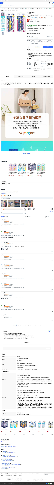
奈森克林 (2, 446)
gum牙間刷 (10, 446)
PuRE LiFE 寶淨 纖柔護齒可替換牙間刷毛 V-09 (8, 452)
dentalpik (6, 446)
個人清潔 (6, 10)
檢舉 (47, 348)
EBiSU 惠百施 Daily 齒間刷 (5, 463)
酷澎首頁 (2, 10)
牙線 (1, 441)
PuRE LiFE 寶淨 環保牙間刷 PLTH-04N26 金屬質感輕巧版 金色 (11, 464)
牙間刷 (17, 10)
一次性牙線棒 (4, 451)
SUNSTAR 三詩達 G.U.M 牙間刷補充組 (7, 460)
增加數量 (30, 47)
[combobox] (49, 217)
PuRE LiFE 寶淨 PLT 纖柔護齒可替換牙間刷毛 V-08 (9, 456)
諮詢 (49, 331)
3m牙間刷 (14, 446)
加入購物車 (37, 46)
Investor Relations (7, 473)
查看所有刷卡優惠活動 (34, 38)
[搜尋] (52, 5)
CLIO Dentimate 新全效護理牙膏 (6, 459)
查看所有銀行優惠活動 (34, 43)
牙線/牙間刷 (13, 10)
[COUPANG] (10, 479)
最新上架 (6, 216)
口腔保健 (9, 10)
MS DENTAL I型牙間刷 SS (5, 455)
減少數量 (30, 46)
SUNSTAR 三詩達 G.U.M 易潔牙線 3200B (8, 467)
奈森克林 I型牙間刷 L (5, 468)
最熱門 (2, 216)
